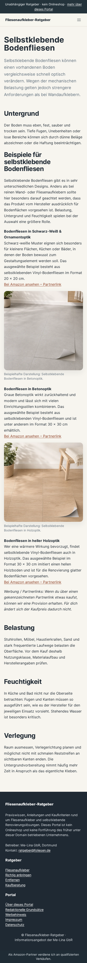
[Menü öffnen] (79, 20)
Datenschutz (14, 925)
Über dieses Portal (19, 904)
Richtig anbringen (18, 875)
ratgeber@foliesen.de (34, 850)
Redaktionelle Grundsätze (24, 910)
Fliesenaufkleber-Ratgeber (27, 20)
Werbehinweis (15, 914)
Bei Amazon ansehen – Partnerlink (32, 284)
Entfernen (12, 880)
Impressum (13, 919)
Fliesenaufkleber (17, 870)
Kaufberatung (15, 885)
